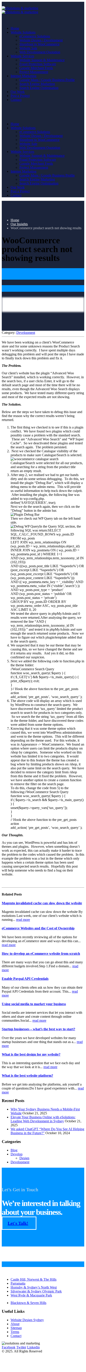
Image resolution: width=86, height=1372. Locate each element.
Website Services (22, 56)
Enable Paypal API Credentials (25, 979)
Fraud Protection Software (37, 64)
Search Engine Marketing (37, 84)
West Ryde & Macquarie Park (31, 1295)
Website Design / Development (41, 40)
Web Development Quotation (39, 52)
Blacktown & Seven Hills (28, 1303)
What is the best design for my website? (31, 1054)
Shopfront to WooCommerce (39, 44)
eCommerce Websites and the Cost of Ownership (38, 928)
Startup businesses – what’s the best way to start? (38, 1029)
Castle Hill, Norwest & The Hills (33, 1279)
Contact (16, 100)
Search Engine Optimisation (38, 88)
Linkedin (33, 1347)
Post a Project (20, 96)
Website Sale (28, 48)
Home (15, 28)
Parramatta (18, 1283)
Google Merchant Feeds (36, 68)
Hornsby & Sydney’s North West (34, 1287)
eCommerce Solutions (34, 36)
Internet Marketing (23, 76)
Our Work (18, 92)
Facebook (8, 1347)
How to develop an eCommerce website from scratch (41, 953)
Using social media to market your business (34, 1004)
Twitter (21, 1347)
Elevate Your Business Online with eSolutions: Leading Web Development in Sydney (43, 1119)
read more (23, 919)
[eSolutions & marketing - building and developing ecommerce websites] (20, 10)
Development (25, 332)
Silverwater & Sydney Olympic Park (36, 1291)
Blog (14, 1150)
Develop (16, 1154)
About (15, 1324)
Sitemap (16, 1328)
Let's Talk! (18, 1223)
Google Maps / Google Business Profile (47, 80)
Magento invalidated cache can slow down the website (42, 903)
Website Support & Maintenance (42, 60)
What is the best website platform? (27, 1075)
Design (24, 1158)
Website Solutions (23, 32)
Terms (15, 1332)
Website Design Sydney (27, 1320)
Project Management (33, 72)
